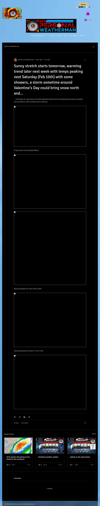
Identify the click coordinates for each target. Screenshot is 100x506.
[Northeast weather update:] (50, 445)
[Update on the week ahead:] (82, 445)
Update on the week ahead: (80, 457)
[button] (83, 5)
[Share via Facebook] (15, 417)
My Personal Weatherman (11, 46)
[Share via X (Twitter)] (20, 417)
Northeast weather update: (48, 457)
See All (94, 434)
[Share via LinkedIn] (24, 417)
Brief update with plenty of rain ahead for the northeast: (18, 458)
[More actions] (85, 60)
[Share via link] (29, 417)
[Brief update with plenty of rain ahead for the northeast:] (18, 445)
